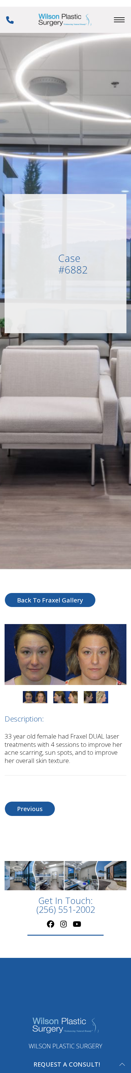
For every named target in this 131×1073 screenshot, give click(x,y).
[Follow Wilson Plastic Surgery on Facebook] (50, 923)
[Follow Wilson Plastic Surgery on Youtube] (77, 923)
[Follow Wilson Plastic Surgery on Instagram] (63, 923)
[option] (65, 654)
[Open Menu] (119, 20)
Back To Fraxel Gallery (50, 600)
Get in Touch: (65, 905)
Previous (30, 808)
